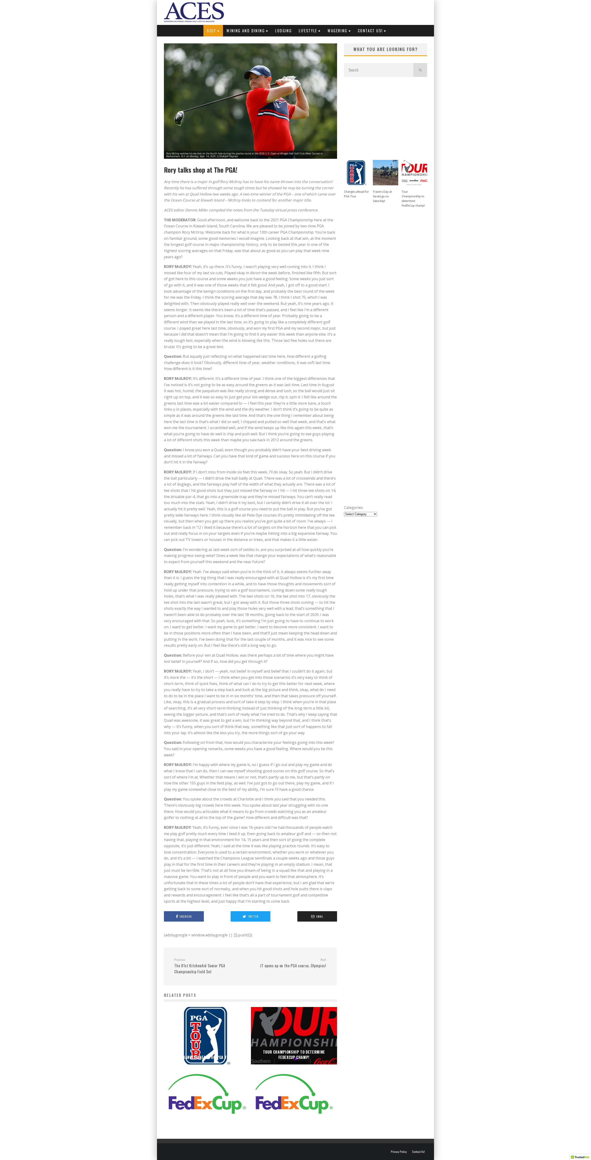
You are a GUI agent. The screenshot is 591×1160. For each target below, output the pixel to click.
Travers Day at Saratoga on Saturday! (382, 196)
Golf (211, 30)
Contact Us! (370, 30)
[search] (420, 70)
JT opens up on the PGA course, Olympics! (293, 963)
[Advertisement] (385, 116)
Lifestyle (308, 30)
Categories (353, 507)
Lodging (283, 30)
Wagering (337, 30)
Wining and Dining (245, 30)
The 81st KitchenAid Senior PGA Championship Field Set (199, 966)
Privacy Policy (399, 1151)
